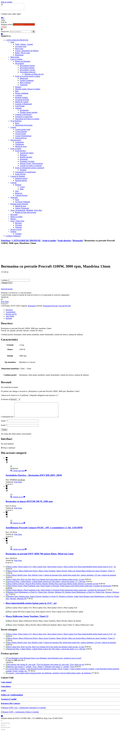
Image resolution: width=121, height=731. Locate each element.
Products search (7, 24)
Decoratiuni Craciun (27, 70)
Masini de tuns (20, 206)
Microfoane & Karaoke (23, 125)
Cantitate (4, 280)
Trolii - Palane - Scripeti (24, 44)
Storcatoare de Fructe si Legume (27, 119)
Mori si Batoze (25, 83)
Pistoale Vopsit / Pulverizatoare (31, 163)
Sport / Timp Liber (17, 221)
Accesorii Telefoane (22, 202)
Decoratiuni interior (27, 68)
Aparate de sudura (26, 153)
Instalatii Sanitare (21, 97)
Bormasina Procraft (50, 306)
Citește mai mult (19, 471)
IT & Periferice (16, 121)
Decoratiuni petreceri (27, 72)
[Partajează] (4, 723)
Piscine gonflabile (21, 93)
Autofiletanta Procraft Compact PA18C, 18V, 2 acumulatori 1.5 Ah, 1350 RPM (44, 527)
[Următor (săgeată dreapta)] (4, 725)
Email (4, 425)
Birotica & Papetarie (22, 61)
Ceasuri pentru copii (22, 129)
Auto (12, 42)
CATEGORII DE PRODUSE (17, 40)
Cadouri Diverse (21, 195)
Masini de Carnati (21, 102)
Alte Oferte (10, 316)
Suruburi (23, 170)
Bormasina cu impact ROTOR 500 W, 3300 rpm (29, 501)
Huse (17, 200)
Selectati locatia (7, 289)
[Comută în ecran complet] (7, 723)
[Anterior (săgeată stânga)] (2, 725)
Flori (17, 191)
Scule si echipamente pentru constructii (29, 168)
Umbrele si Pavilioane (23, 114)
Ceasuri (13, 127)
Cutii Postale (20, 106)
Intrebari (9, 318)
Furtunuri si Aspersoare (23, 117)
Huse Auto (19, 49)
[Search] (33, 31)
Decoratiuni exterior (27, 66)
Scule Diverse (20, 174)
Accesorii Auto (20, 46)
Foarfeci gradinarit (27, 80)
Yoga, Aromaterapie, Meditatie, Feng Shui (26, 210)
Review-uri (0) (11, 314)
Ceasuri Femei (20, 134)
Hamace (18, 87)
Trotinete (18, 227)
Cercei (22, 187)
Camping (18, 95)
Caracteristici (10, 312)
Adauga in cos (7, 283)
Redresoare (19, 55)
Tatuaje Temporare (22, 208)
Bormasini (24, 159)
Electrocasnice (15, 140)
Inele (22, 189)
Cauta (4, 27)
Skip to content (6, 2)
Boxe (17, 123)
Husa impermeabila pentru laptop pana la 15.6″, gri (31, 603)
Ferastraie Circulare (27, 161)
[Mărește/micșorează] (9, 723)
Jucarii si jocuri (16, 229)
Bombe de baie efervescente (25, 212)
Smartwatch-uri (21, 138)
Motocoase (24, 78)
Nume (4, 421)
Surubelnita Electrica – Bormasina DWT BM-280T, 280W (34, 475)
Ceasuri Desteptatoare (23, 136)
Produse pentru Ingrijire (19, 204)
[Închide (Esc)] (2, 723)
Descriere (9, 310)
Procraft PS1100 (64, 306)
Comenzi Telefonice (13, 236)
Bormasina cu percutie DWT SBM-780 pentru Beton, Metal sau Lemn (39, 553)
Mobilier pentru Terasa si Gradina (27, 89)
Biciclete (18, 223)
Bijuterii (18, 185)
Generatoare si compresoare (25, 172)
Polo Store (5, 302)
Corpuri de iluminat (17, 176)
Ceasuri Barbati (21, 132)
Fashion (13, 232)
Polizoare (23, 155)
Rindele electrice (26, 157)
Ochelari (18, 234)
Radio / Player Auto (22, 53)
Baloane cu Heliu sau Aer (34, 74)
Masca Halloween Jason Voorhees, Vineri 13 (27, 616)
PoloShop (5, 240)
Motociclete (14, 57)
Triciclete (18, 225)
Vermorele (24, 85)
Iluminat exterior (21, 178)
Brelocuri (18, 193)
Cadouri (13, 183)
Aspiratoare (19, 142)
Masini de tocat (20, 146)
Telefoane (14, 197)
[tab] (63, 310)
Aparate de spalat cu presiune (31, 166)
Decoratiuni (19, 63)
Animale (18, 108)
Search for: (5, 32)
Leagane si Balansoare (23, 104)
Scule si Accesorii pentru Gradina (27, 76)
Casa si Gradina (16, 59)
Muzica (13, 219)
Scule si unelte (15, 149)
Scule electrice (20, 151)
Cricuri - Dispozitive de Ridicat (26, 51)
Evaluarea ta (5, 399)
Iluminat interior (21, 180)
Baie (17, 91)
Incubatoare (24, 110)
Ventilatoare (19, 144)
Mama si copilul (16, 217)
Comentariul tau (7, 417)
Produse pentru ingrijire (28, 112)
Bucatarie (13, 215)
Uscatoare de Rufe (22, 100)
